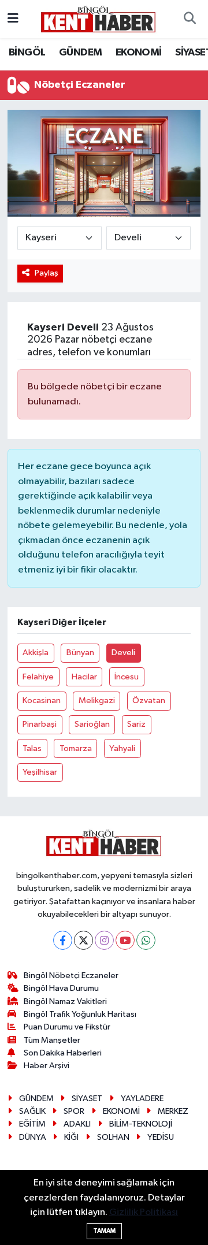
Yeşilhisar (40, 772)
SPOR (74, 1111)
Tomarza (76, 748)
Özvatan (148, 700)
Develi (123, 652)
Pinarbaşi (40, 724)
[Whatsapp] (145, 940)
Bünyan (80, 652)
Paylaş (46, 273)
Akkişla (36, 652)
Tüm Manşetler (52, 1040)
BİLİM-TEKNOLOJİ (140, 1124)
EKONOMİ (139, 52)
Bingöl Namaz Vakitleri (65, 1001)
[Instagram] (104, 940)
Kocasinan (42, 700)
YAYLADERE (142, 1098)
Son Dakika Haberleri (63, 1053)
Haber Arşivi (46, 1065)
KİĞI (71, 1137)
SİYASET (87, 1098)
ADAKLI (77, 1124)
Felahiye (38, 676)
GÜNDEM (80, 52)
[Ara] (189, 19)
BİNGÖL (27, 52)
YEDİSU (160, 1137)
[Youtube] (125, 940)
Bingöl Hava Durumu (61, 988)
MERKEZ (173, 1111)
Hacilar (84, 676)
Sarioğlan (92, 724)
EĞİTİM (32, 1124)
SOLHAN (113, 1137)
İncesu (126, 676)
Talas (32, 748)
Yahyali (122, 748)
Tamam (104, 1231)
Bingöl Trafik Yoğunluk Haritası (80, 1014)
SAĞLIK (32, 1111)
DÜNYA (32, 1137)
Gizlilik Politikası (143, 1212)
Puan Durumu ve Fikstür (67, 1027)
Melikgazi (97, 700)
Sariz (136, 724)
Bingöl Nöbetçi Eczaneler (71, 975)
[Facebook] (62, 940)
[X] (83, 940)
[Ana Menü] (13, 19)
